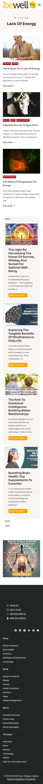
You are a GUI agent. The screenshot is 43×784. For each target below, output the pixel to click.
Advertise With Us (18, 613)
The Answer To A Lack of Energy (21, 68)
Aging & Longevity (11, 676)
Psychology (8, 661)
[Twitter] (29, 630)
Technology (8, 753)
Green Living (8, 719)
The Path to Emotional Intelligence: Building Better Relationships (19, 407)
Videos (15, 64)
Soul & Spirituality (11, 727)
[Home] (15, 18)
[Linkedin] (20, 630)
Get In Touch (15, 609)
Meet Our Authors (18, 618)
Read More (9, 86)
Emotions (7, 653)
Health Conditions (11, 688)
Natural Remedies (11, 723)
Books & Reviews (10, 645)
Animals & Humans (11, 715)
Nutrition (7, 692)
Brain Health (8, 649)
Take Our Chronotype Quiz (14, 761)
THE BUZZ (7, 64)
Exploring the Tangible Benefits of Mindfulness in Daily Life (21, 335)
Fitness (6, 684)
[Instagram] (24, 630)
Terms (35, 775)
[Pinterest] (33, 630)
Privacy (27, 775)
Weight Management (12, 700)
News (5, 745)
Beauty (6, 120)
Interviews (7, 741)
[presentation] (21, 48)
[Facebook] (15, 630)
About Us (14, 605)
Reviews (6, 749)
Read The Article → (18, 295)
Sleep (5, 696)
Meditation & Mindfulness (14, 657)
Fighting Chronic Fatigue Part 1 (20, 125)
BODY (13, 120)
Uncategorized (23, 120)
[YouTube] (38, 630)
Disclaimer (31, 779)
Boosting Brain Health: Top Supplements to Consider (20, 478)
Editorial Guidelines (16, 779)
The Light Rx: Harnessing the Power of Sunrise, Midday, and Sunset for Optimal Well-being (21, 260)
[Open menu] (39, 4)
